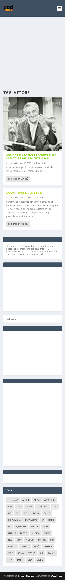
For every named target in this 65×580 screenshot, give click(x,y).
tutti (20, 559)
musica (36, 533)
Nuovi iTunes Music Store (24, 193)
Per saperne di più (18, 178)
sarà (36, 546)
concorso (43, 506)
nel (10, 539)
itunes (12, 533)
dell (26, 513)
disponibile (14, 519)
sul (41, 553)
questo (25, 546)
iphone (34, 526)
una (30, 559)
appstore (49, 499)
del (18, 513)
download (31, 519)
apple (37, 499)
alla (15, 499)
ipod (45, 526)
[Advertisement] (32, 50)
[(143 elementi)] (8, 500)
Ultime (35, 197)
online (42, 539)
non (18, 539)
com (19, 506)
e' (43, 519)
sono (21, 553)
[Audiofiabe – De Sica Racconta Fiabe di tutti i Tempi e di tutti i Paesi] (32, 124)
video (40, 559)
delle (47, 513)
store (31, 553)
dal (55, 506)
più (52, 539)
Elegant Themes (26, 576)
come (29, 506)
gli (9, 526)
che (10, 506)
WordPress (56, 576)
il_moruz (21, 526)
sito (10, 553)
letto (23, 533)
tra (10, 559)
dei (9, 513)
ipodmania (13, 163)
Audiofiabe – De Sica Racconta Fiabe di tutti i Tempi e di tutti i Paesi (31, 157)
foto (51, 519)
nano (47, 533)
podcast (36, 163)
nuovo (30, 539)
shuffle (48, 546)
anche (25, 499)
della (36, 513)
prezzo (12, 546)
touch (51, 553)
